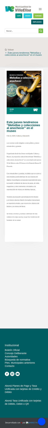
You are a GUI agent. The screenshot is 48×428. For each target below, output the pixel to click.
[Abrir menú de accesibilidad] (41, 421)
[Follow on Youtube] (17, 374)
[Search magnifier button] (41, 31)
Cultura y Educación (22, 136)
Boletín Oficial (12, 350)
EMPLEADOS (37, 22)
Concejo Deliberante (16, 353)
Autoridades (11, 356)
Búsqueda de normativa (17, 359)
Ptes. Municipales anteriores (20, 362)
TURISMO (38, 16)
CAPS (19, 16)
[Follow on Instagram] (12, 374)
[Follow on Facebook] (7, 374)
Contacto (9, 366)
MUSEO (27, 16)
